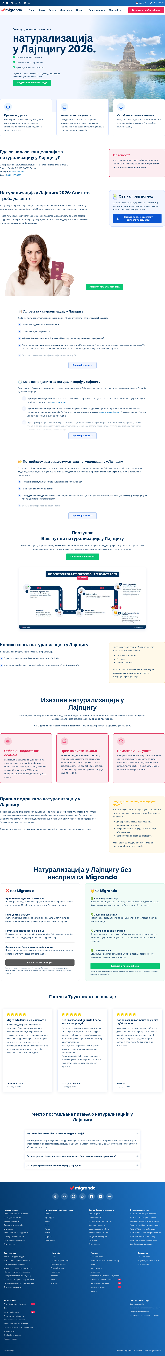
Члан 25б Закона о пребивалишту (143, 1229)
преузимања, (95, 1272)
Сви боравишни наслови (140, 1244)
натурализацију (144, 1264)
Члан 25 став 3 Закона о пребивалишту (145, 1225)
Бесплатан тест (144, 1256)
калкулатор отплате (98, 1287)
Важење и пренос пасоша (99, 1233)
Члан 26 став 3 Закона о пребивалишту (145, 1233)
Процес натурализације (60, 1260)
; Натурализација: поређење (14, 1264)
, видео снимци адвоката (139, 1312)
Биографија (8, 1229)
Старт (32, 10)
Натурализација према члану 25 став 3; (19, 1279)
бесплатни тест (57, 402)
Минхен (48, 1233)
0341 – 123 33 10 (17, 171)
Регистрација (9, 1350)
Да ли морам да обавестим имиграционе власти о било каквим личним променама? (71, 1156)
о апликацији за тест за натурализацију (145, 1308)
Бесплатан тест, (96, 1256)
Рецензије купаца (57, 1268)
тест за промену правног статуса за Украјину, (105, 1276)
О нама (53, 1256)
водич (92, 1264)
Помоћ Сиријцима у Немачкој (15, 1304)
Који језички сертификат (98, 1236)
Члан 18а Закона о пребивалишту (143, 1214)
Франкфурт (49, 1217)
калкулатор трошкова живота (101, 1279)
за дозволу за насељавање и (149, 1260)
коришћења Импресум (133, 1350)
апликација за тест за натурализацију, (105, 1260)
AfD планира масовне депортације (17, 1260)
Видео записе (96, 10)
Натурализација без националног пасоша (19, 1327)
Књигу (42, 10)
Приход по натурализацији (14, 1236)
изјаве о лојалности (11, 1312)
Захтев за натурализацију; (14, 1256)
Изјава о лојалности (11, 1221)
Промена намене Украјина (14, 1316)
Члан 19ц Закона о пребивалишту (143, 1217)
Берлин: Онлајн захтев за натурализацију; (19, 1283)
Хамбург (48, 1221)
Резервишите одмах (58, 1264)
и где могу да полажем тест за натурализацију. (145, 1315)
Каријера (54, 1276)
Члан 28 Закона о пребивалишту (142, 1236)
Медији (53, 1279)
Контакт (54, 1283)
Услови (120, 1350)
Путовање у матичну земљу (15, 1240)
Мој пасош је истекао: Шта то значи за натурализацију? (55, 1133)
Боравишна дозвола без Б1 (99, 1229)
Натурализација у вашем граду (16, 1214)
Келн (47, 1225)
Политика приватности (152, 1350)
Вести (79, 10)
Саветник (65, 10)
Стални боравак (95, 1217)
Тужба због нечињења (12, 1335)
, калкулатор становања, (99, 1283)
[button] (82, 365)
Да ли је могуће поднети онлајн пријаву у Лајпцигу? (54, 1165)
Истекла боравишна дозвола (100, 1221)
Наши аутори (56, 1272)
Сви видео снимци (11, 1287)
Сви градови (50, 1240)
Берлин (48, 1214)
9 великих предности (97, 1225)
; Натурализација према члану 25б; (17, 1276)
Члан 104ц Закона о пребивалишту (143, 1240)
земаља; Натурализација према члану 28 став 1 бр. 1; (19, 1268)
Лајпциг (48, 1229)
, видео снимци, (96, 1268)
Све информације (95, 1214)
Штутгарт (48, 1236)
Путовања (93, 1240)
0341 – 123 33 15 (13, 175)
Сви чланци (9, 1244)
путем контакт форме (109, 412)
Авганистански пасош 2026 (14, 1320)
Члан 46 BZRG (9, 1331)
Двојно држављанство (12, 1217)
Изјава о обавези (10, 1339)
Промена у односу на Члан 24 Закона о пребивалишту (145, 1221)
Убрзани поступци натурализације (17, 1272)
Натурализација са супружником (16, 1233)
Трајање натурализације (13, 1225)
